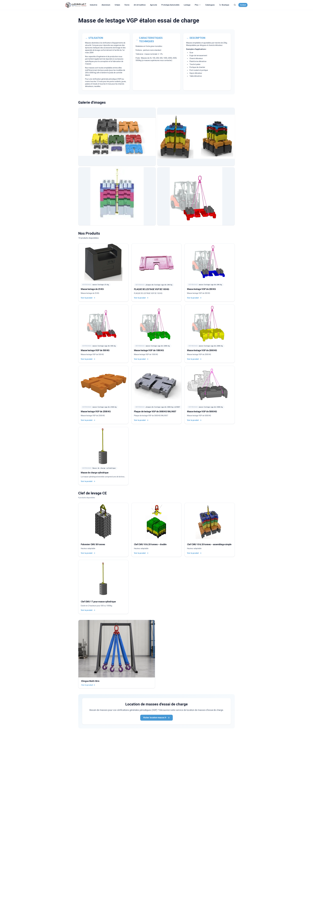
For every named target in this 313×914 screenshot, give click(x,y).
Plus (196, 5)
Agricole (153, 5)
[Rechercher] (235, 5)
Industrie (93, 5)
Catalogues (210, 5)
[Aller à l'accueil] (76, 5)
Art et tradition (140, 5)
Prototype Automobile (170, 5)
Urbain (117, 5)
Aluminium (106, 5)
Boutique (225, 5)
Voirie (126, 5)
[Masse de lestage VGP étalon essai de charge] (117, 137)
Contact (243, 5)
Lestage (187, 5)
